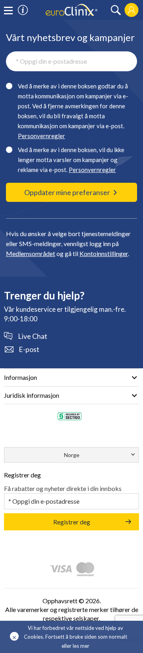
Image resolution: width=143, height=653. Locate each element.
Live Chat (32, 336)
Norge (71, 455)
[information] (23, 10)
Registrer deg (71, 522)
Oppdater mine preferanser (67, 192)
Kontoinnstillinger (103, 253)
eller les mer (75, 646)
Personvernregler (41, 135)
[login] (131, 10)
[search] (116, 10)
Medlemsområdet (30, 253)
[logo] (71, 9)
